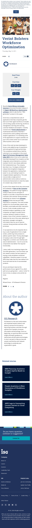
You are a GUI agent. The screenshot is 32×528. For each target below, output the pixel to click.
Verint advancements (18, 130)
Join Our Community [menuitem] (26, 482)
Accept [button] (16, 11)
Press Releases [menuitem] (5, 488)
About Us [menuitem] (3, 460)
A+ (19, 85)
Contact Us (16, 438)
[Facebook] (9, 286)
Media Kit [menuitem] (3, 485)
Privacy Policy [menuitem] (4, 495)
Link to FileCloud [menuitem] (25, 488)
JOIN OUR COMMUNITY (16, 100)
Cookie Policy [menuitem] (24, 495)
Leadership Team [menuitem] (5, 470)
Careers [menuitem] (3, 464)
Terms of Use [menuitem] (14, 495)
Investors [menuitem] (3, 467)
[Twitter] (11, 286)
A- (12, 85)
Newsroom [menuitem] (4, 473)
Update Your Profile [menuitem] (26, 485)
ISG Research (10, 318)
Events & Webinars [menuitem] (6, 482)
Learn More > (9, 377)
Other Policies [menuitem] (4, 500)
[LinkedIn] (13, 286)
